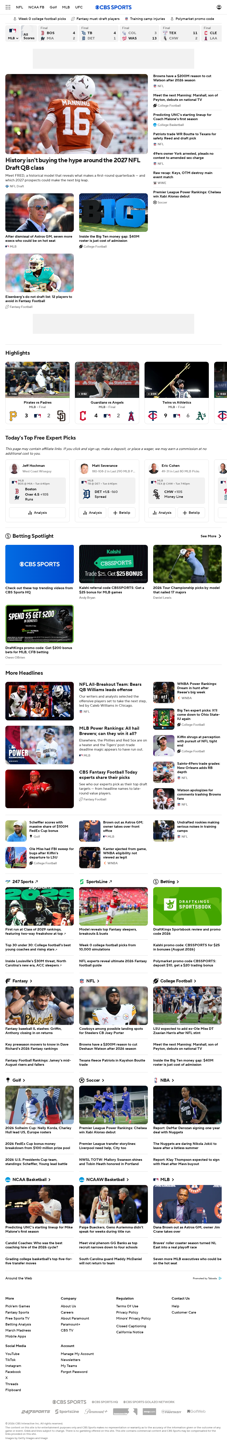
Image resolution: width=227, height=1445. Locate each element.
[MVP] (149, 1410)
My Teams (69, 1366)
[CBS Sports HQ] (105, 1401)
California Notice (129, 1332)
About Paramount (75, 1318)
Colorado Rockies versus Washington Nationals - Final (139, 33)
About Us (68, 1306)
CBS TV (67, 1330)
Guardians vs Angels (107, 393)
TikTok (10, 1360)
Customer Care (184, 1312)
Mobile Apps (15, 1336)
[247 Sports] (35, 1411)
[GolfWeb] (196, 1411)
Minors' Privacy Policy (133, 1318)
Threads (11, 1384)
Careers (67, 1312)
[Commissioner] (125, 1410)
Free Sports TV (17, 1318)
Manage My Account (77, 1354)
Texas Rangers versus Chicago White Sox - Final (180, 33)
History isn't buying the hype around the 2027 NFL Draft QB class (76, 131)
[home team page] (17, 490)
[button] (8, 7)
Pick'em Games (17, 1306)
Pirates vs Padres (37, 393)
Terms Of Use (127, 1306)
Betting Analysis (18, 1324)
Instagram (13, 1366)
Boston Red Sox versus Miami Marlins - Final (58, 33)
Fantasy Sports (17, 1312)
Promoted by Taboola (205, 1278)
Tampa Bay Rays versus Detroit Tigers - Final (99, 33)
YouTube (12, 1354)
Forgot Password (74, 1372)
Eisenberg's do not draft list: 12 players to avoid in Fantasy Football (39, 281)
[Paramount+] (96, 1410)
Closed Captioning (131, 1326)
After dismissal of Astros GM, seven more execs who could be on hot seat (39, 220)
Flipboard (13, 1390)
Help (175, 1306)
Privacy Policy (127, 1312)
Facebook (13, 1372)
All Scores (29, 33)
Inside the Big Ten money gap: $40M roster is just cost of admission (113, 220)
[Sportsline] (67, 1411)
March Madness (18, 1330)
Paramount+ (70, 1324)
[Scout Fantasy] (171, 1411)
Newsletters (70, 1360)
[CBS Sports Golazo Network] (149, 1401)
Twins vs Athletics (177, 393)
